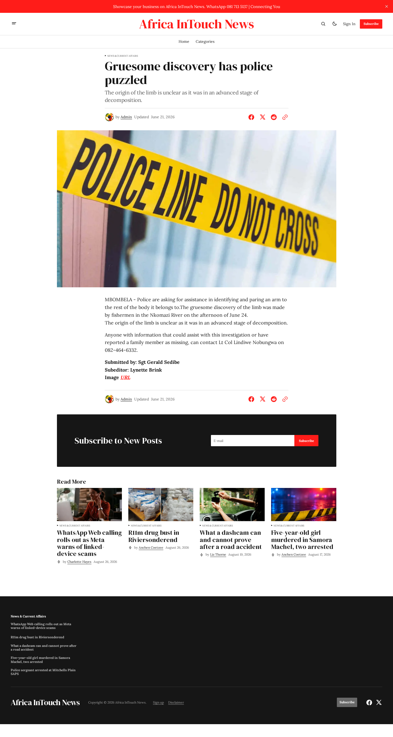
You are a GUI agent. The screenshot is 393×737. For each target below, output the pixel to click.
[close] (386, 6)
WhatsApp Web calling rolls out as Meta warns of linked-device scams (41, 626)
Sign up (158, 702)
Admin (126, 117)
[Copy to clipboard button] (283, 117)
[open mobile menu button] (14, 24)
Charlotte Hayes (79, 562)
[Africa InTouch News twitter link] (378, 702)
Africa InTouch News (130, 702)
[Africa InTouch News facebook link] (370, 702)
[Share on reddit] (273, 117)
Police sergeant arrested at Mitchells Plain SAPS (43, 672)
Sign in (349, 23)
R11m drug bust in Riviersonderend (37, 637)
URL (125, 377)
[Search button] (323, 24)
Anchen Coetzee (151, 547)
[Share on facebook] (252, 117)
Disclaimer (176, 702)
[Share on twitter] (262, 117)
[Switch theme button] (334, 24)
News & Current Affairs (122, 56)
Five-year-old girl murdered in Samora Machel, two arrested (40, 659)
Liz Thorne (218, 554)
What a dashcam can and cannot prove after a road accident (43, 647)
